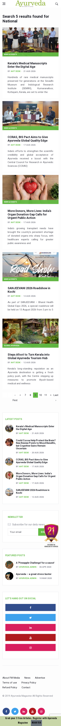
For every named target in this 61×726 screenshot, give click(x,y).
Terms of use (9, 682)
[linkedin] (30, 627)
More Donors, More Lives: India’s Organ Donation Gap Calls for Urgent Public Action (29, 214)
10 (40, 395)
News (27, 677)
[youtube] (30, 637)
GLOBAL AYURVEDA (11, 346)
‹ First (15, 396)
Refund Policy (9, 687)
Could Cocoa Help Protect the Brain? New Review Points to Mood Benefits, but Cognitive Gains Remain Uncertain (36, 444)
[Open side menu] (3, 3)
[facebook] (30, 607)
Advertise (40, 677)
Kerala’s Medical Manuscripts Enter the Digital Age (27, 65)
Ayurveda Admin (27, 567)
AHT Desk (15, 71)
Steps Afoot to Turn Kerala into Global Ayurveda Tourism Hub (29, 356)
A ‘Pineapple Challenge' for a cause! (35, 563)
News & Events (10, 54)
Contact (26, 687)
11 (45, 395)
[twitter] (30, 617)
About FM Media (11, 677)
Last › (56, 396)
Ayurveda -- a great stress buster (34, 574)
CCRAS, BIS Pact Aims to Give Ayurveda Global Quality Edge (28, 138)
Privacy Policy (28, 682)
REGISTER (36, 722)
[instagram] (30, 647)
